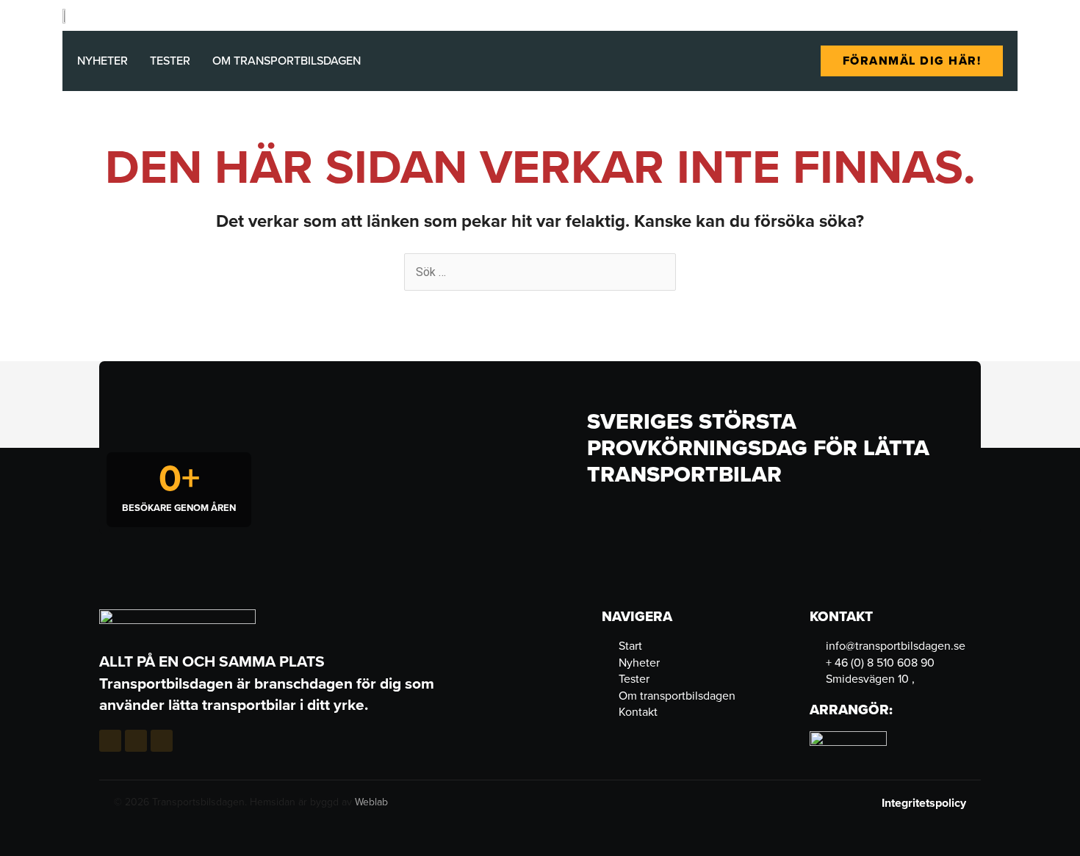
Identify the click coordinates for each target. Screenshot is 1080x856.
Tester (170, 60)
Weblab (371, 802)
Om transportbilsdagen (286, 60)
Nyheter (102, 60)
